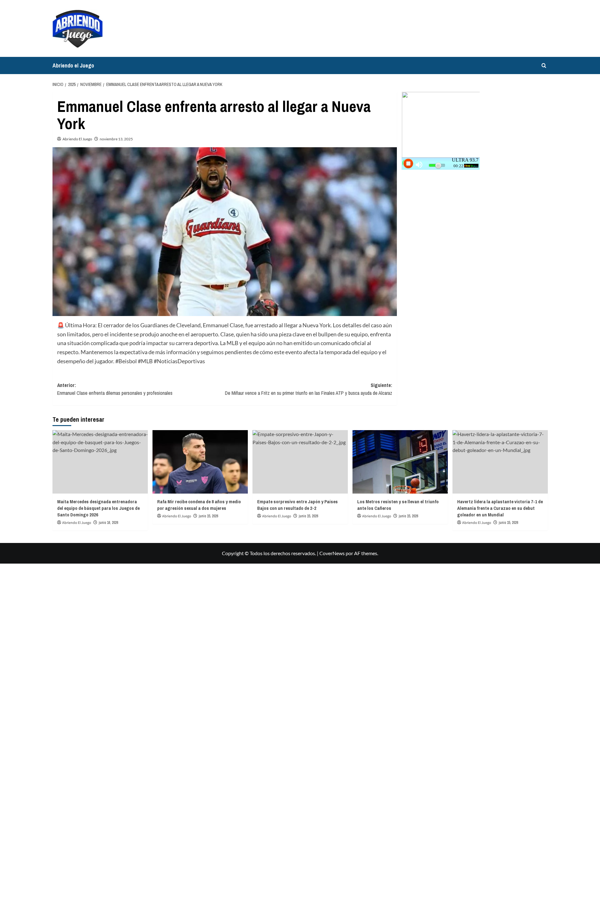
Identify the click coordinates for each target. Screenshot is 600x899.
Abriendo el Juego (73, 65)
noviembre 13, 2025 (116, 139)
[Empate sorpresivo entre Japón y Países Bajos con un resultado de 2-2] (300, 462)
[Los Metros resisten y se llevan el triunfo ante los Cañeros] (400, 462)
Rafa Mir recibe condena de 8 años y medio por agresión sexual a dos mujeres (199, 504)
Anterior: (114, 389)
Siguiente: (308, 389)
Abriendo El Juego (77, 139)
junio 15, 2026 (208, 516)
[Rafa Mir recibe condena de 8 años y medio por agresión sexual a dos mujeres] (200, 462)
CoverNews (332, 553)
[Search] (544, 65)
